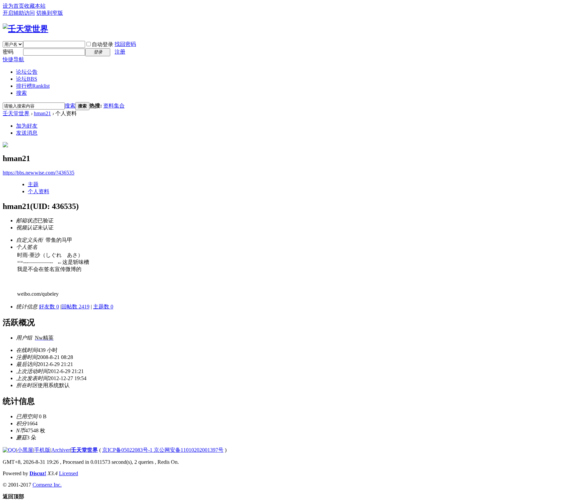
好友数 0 (49, 306)
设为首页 (13, 6)
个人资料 (38, 191)
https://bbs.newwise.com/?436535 (38, 172)
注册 (120, 52)
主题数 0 (103, 306)
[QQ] (9, 450)
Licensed (68, 473)
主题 (33, 184)
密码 (8, 52)
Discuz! (37, 473)
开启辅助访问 (19, 13)
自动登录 (102, 44)
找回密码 (125, 44)
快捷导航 (13, 59)
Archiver (60, 450)
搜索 (21, 93)
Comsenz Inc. (47, 485)
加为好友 (27, 126)
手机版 (42, 450)
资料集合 (114, 106)
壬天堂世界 (16, 113)
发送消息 (27, 133)
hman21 (42, 113)
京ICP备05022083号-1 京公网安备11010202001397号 (162, 450)
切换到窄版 (49, 13)
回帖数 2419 (75, 306)
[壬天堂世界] (25, 28)
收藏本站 (35, 6)
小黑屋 (25, 450)
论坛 (26, 79)
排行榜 (33, 86)
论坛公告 (27, 72)
